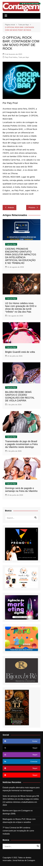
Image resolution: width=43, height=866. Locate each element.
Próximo (32, 207)
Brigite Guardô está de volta (20, 352)
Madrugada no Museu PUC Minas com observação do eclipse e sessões (19, 820)
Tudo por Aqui (23, 57)
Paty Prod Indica (11, 57)
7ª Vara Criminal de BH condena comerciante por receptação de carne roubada (18, 831)
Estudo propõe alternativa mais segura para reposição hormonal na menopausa (21, 789)
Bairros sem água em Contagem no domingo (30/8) (18, 812)
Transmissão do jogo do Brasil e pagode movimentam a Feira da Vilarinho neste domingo (21, 444)
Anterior (11, 207)
